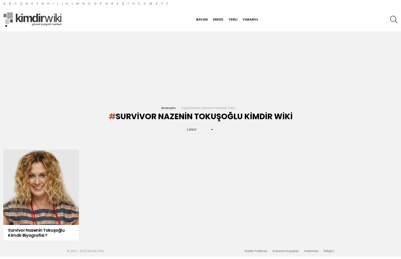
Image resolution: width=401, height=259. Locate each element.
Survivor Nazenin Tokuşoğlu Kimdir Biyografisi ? (36, 232)
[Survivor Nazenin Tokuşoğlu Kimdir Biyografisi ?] (41, 187)
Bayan (202, 19)
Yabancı (250, 19)
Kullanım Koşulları (286, 251)
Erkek (218, 19)
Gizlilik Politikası (256, 251)
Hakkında (311, 251)
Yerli (233, 19)
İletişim (329, 251)
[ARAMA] (394, 19)
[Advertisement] (200, 66)
